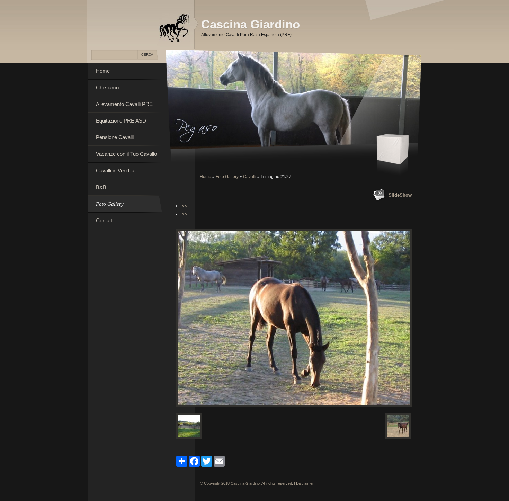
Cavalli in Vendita (115, 170)
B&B (101, 187)
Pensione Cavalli (115, 137)
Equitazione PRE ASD (121, 121)
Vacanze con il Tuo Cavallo (126, 154)
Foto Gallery (227, 176)
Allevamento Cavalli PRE (124, 104)
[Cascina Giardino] (174, 27)
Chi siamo (107, 87)
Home (205, 176)
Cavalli (249, 176)
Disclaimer (305, 483)
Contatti (104, 220)
